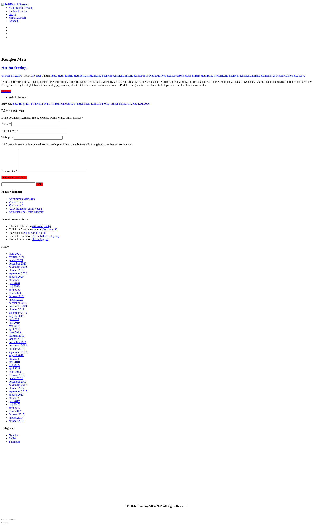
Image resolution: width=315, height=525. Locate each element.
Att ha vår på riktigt (34, 232)
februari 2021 (16, 256)
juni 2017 (14, 401)
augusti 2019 (16, 316)
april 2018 (14, 368)
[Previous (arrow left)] (2, 522)
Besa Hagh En (59, 75)
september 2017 (18, 391)
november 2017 (18, 384)
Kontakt (13, 20)
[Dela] (6, 519)
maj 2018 (14, 365)
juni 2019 (14, 322)
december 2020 (17, 263)
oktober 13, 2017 (11, 75)
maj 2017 (14, 404)
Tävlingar (14, 441)
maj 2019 (14, 325)
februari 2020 (16, 296)
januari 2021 (16, 260)
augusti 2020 (16, 276)
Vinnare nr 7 (16, 202)
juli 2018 (14, 358)
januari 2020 (16, 299)
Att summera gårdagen (22, 198)
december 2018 (17, 342)
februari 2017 (16, 414)
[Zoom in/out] (13, 519)
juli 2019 (14, 319)
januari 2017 (16, 417)
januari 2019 (16, 338)
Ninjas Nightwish (151, 75)
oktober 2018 (16, 348)
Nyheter (36, 75)
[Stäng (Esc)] (2, 519)
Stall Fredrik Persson (21, 7)
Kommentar (9, 171)
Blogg (12, 14)
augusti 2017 (16, 394)
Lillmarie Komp (132, 75)
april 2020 (14, 289)
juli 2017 (14, 397)
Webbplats (7, 137)
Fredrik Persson (18, 11)
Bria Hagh (74, 75)
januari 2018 (16, 378)
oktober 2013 (16, 420)
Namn (6, 124)
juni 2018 (14, 361)
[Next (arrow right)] (6, 522)
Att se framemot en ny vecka (25, 208)
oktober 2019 (16, 309)
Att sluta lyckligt (41, 226)
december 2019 (17, 302)
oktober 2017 (16, 388)
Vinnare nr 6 (16, 205)
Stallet (12, 438)
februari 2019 (16, 335)
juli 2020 (14, 279)
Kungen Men (115, 75)
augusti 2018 (16, 355)
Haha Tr (85, 75)
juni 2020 (14, 283)
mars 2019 (15, 332)
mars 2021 (15, 253)
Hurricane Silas (98, 75)
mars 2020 (15, 293)
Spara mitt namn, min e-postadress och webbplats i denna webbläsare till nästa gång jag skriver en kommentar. (69, 144)
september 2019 (18, 312)
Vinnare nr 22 (49, 229)
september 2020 (18, 273)
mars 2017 (15, 411)
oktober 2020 (16, 270)
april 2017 (14, 407)
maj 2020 (14, 286)
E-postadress (9, 130)
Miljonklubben (17, 17)
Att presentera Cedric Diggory (26, 211)
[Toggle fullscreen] (10, 519)
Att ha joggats (40, 239)
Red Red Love (169, 75)
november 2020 (18, 266)
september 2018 (18, 352)
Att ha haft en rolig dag (45, 236)
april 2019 (14, 329)
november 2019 (18, 306)
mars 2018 (15, 371)
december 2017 (17, 381)
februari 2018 (16, 375)
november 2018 (18, 345)
